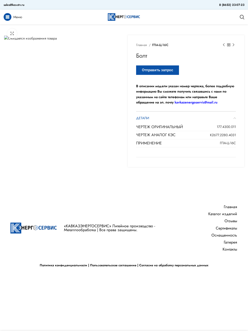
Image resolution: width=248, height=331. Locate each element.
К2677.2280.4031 (223, 135)
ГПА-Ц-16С (160, 45)
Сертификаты (226, 228)
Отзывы (231, 221)
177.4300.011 (226, 126)
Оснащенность (224, 235)
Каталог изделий (222, 214)
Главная (142, 45)
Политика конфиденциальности (63, 265)
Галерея (230, 242)
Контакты (230, 249)
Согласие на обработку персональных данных (173, 265)
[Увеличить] (12, 33)
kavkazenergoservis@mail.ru (196, 102)
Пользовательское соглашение (113, 265)
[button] (157, 70)
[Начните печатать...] (242, 17)
